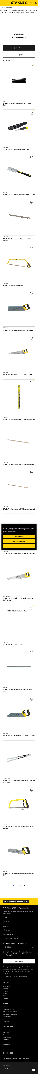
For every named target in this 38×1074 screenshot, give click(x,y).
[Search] (31, 3)
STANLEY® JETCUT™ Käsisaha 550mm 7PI (17, 375)
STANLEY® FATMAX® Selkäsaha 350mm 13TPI (19, 330)
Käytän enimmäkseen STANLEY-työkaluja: (15, 943)
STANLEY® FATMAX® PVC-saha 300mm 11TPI (19, 736)
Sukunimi (5, 926)
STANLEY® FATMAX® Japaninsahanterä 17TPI (19, 194)
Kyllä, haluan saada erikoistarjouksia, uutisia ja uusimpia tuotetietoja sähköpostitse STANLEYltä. (19, 953)
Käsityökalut (9, 7)
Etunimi (5, 917)
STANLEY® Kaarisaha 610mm (13, 645)
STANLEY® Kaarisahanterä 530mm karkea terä (19, 420)
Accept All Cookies (19, 546)
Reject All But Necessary (19, 541)
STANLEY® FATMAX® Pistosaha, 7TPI (16, 150)
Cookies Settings (19, 536)
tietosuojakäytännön (16, 969)
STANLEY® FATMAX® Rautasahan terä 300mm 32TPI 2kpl (19, 781)
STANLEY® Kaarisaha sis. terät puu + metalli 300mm (18, 828)
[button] (3, 1053)
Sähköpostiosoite (8, 934)
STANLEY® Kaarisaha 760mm (13, 285)
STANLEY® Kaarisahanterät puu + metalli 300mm (17, 240)
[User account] (36, 3)
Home (2, 7)
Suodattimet (20, 48)
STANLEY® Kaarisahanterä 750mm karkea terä (19, 509)
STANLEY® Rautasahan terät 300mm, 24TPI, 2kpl (18, 690)
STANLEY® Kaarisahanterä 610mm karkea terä (19, 554)
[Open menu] (3, 3)
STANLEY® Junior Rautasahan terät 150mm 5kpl (17, 104)
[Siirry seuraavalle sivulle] (24, 885)
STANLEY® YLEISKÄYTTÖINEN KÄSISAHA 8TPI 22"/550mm (19, 599)
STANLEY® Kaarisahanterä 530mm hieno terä (18, 464)
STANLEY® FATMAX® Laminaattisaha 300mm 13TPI (18, 874)
